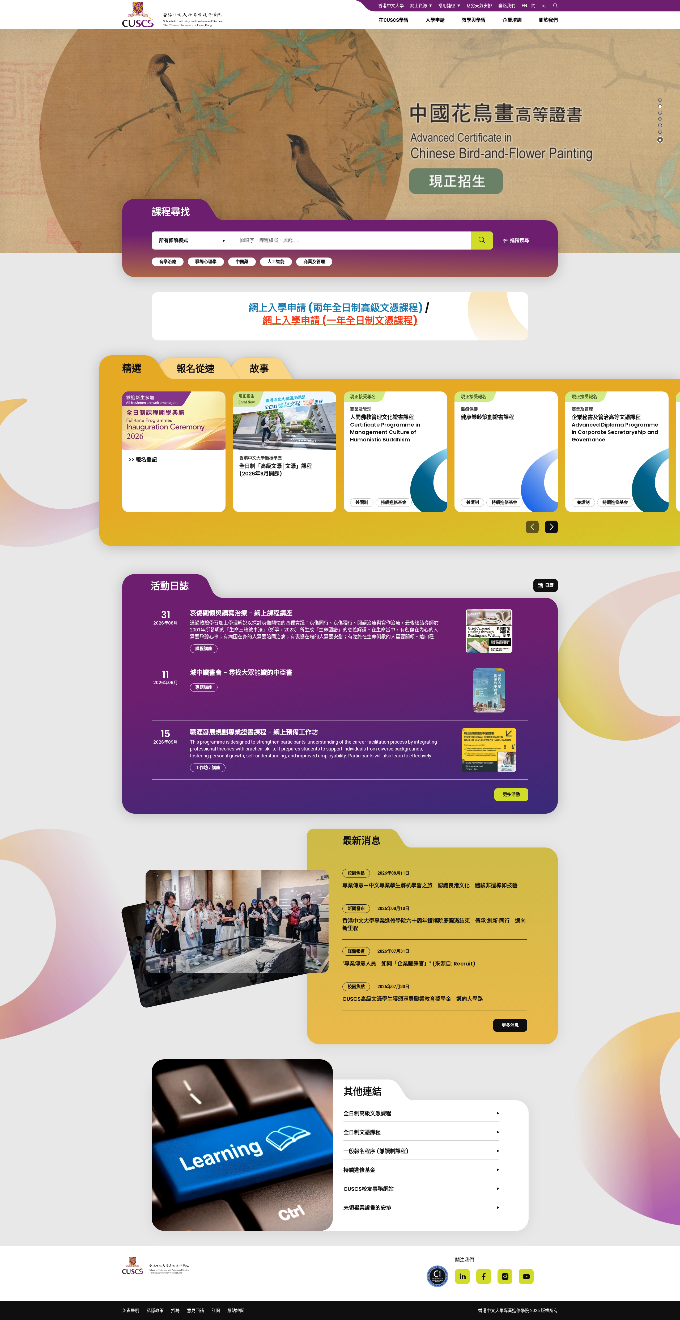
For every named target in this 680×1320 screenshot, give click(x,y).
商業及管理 (314, 261)
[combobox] (192, 240)
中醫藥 (242, 261)
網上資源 (418, 5)
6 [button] (660, 132)
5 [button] (660, 125)
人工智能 (275, 261)
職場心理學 (205, 261)
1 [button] (660, 100)
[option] (340, 141)
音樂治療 (167, 261)
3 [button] (660, 113)
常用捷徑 (446, 5)
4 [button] (660, 119)
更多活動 (511, 794)
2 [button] (660, 106)
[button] (660, 139)
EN (524, 5)
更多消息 (510, 1025)
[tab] (121, 367)
